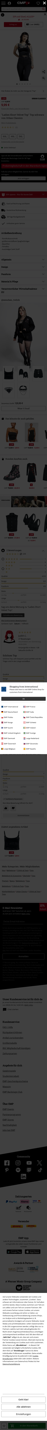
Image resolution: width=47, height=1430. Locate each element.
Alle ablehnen (23, 1407)
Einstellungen (23, 1414)
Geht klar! (23, 1399)
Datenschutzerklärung (11, 1364)
